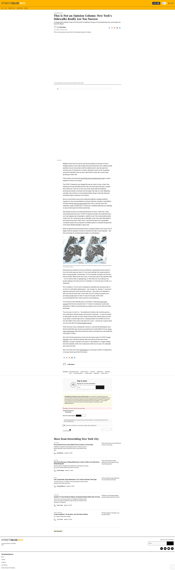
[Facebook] (165, 552)
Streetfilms (20, 8)
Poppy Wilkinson (61, 489)
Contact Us (3, 566)
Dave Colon (60, 509)
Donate (26, 8)
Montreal (107, 371)
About (2, 560)
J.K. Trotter (60, 523)
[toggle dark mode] (164, 3)
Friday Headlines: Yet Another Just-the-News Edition (71, 518)
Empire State (11, 8)
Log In (155, 3)
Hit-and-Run (56, 446)
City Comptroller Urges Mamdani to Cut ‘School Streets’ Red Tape (75, 483)
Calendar (3, 563)
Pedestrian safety (78, 373)
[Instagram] (172, 552)
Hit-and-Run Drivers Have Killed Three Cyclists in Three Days (73, 448)
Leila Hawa (62, 27)
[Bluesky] (168, 552)
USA (2, 8)
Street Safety (104, 373)
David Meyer (60, 456)
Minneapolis (100, 371)
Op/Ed (70, 373)
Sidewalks (96, 373)
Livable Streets (84, 371)
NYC (6, 8)
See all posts (58, 535)
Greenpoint (56, 498)
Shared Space (88, 373)
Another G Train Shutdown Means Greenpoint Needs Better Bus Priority (77, 500)
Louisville (92, 371)
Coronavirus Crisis (58, 13)
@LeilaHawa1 (84, 350)
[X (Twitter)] (161, 552)
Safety (55, 481)
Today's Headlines (58, 516)
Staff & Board (4, 568)
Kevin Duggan (60, 474)
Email (79, 387)
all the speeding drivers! (85, 323)
